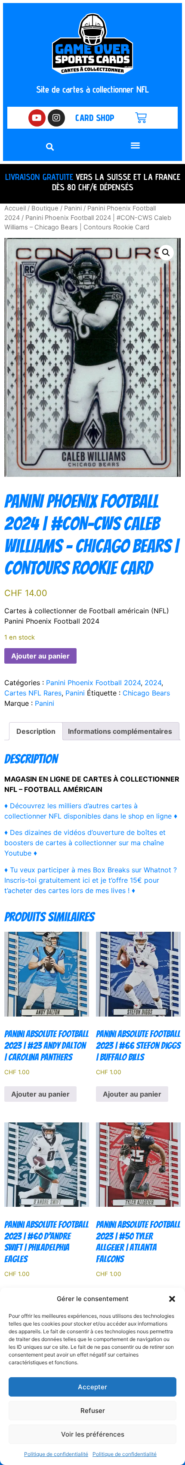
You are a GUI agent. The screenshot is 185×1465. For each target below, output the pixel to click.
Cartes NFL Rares (33, 693)
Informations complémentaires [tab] (120, 731)
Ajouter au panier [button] (40, 1094)
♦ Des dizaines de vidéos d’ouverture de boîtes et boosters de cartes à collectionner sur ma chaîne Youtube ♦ (85, 842)
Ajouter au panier (40, 656)
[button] (172, 1299)
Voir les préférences (92, 1434)
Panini (73, 208)
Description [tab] (36, 731)
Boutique (45, 208)
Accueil (15, 208)
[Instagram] (56, 118)
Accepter (92, 1387)
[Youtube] (37, 118)
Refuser (92, 1410)
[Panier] (141, 118)
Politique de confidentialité (56, 1454)
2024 (153, 682)
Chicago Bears (146, 693)
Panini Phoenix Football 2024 (93, 682)
